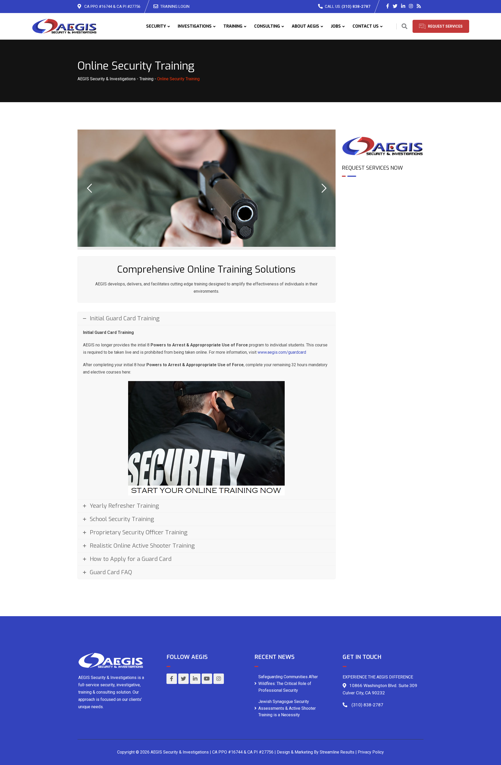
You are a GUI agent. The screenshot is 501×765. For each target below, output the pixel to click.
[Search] (404, 26)
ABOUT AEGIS (305, 26)
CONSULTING (267, 26)
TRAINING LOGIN (174, 6)
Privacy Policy (371, 752)
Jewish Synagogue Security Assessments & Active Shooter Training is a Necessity (287, 708)
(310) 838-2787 (356, 6)
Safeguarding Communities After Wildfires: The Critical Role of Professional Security (288, 683)
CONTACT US (366, 26)
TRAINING (232, 26)
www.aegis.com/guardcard (282, 352)
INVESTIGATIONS (195, 26)
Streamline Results (337, 752)
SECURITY (156, 26)
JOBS (336, 26)
